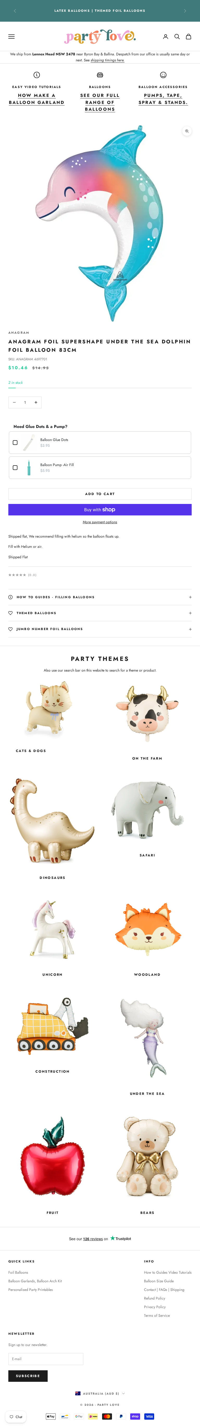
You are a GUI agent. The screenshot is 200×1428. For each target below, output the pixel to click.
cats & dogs (31, 750)
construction (52, 1071)
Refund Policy (154, 1298)
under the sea (147, 1093)
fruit (53, 1212)
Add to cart (100, 493)
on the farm (147, 758)
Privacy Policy (155, 1306)
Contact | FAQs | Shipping (164, 1289)
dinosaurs (52, 877)
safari (147, 855)
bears (147, 1212)
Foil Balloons (18, 1272)
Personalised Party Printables (30, 1289)
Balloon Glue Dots (54, 439)
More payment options (100, 522)
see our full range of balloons (100, 102)
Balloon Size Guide (159, 1281)
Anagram (18, 332)
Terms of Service (157, 1315)
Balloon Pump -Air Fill (57, 464)
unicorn (52, 974)
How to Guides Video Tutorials (168, 1272)
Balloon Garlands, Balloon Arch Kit (35, 1281)
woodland (147, 974)
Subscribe (28, 1375)
